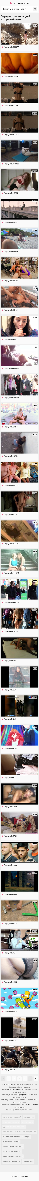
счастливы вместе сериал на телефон (16, 1136)
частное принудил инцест (12, 1151)
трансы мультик (27, 1122)
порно (3, 1099)
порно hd (14, 1110)
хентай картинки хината (11, 1161)
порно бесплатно (13, 1089)
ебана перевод (28, 1161)
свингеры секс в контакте (12, 1132)
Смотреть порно (8, 1084)
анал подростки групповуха (13, 1156)
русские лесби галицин (11, 1141)
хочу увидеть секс (29, 1132)
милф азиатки (29, 1117)
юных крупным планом (11, 1122)
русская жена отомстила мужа (13, 1127)
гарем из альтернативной (12, 1117)
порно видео (32, 1104)
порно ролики (22, 1094)
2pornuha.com (20, 3)
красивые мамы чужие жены (13, 1146)
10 (36, 1078)
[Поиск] (35, 9)
